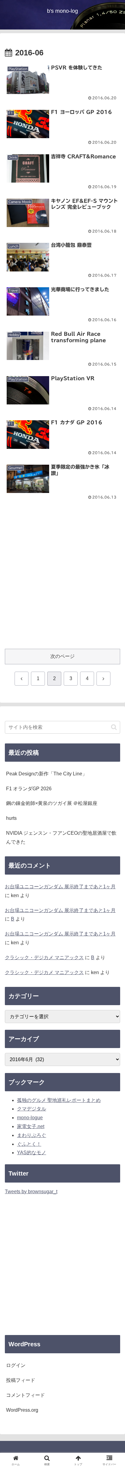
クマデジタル (31, 1108)
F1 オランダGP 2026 (29, 788)
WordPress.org (22, 1410)
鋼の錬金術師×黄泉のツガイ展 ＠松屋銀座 (51, 803)
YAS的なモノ (31, 1152)
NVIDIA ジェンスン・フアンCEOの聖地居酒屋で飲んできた (61, 837)
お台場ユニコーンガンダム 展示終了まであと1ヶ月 (60, 886)
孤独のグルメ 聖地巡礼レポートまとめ (59, 1100)
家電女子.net (30, 1126)
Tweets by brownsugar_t (31, 1191)
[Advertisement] (62, 578)
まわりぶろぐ (31, 1135)
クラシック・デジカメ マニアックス (44, 957)
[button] (114, 727)
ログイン (15, 1365)
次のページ (62, 656)
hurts (11, 818)
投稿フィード (20, 1380)
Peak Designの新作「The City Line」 (46, 773)
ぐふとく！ (29, 1144)
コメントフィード (25, 1395)
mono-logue (30, 1117)
